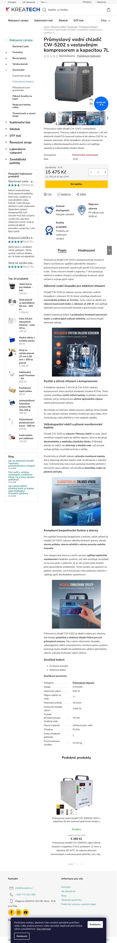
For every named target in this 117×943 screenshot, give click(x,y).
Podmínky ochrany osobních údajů (78, 904)
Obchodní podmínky (71, 900)
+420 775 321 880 (25, 894)
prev (46, 818)
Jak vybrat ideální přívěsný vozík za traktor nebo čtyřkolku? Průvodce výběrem (21, 490)
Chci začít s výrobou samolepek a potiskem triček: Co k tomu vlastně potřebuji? (21, 476)
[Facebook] (11, 912)
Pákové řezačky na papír (22, 97)
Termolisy (17, 52)
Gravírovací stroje (21, 75)
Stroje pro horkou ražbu (21, 106)
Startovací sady (20, 46)
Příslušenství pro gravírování (21, 89)
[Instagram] (18, 912)
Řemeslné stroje (21, 142)
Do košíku (76, 184)
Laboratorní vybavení (17, 151)
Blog (63, 895)
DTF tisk (15, 136)
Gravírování (18, 69)
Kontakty (12, 2)
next (106, 818)
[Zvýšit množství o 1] (105, 172)
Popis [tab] (62, 250)
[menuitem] (18, 20)
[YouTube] (25, 912)
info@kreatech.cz (24, 888)
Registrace (101, 2)
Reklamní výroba (21, 40)
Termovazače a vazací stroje (23, 115)
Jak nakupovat (28, 2)
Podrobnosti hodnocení (89, 56)
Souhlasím (95, 924)
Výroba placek (20, 64)
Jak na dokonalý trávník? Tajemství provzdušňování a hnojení (21, 463)
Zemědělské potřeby (18, 161)
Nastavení (22, 936)
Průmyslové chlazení (23, 81)
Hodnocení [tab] (86, 250)
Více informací (43, 928)
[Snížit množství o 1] (91, 172)
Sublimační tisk (20, 122)
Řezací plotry (19, 58)
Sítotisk (15, 129)
